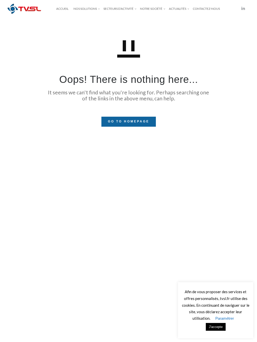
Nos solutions (85, 9)
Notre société (151, 9)
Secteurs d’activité (118, 9)
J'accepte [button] (216, 327)
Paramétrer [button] (224, 318)
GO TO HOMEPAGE (128, 121)
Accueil (62, 9)
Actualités (177, 9)
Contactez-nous (206, 9)
